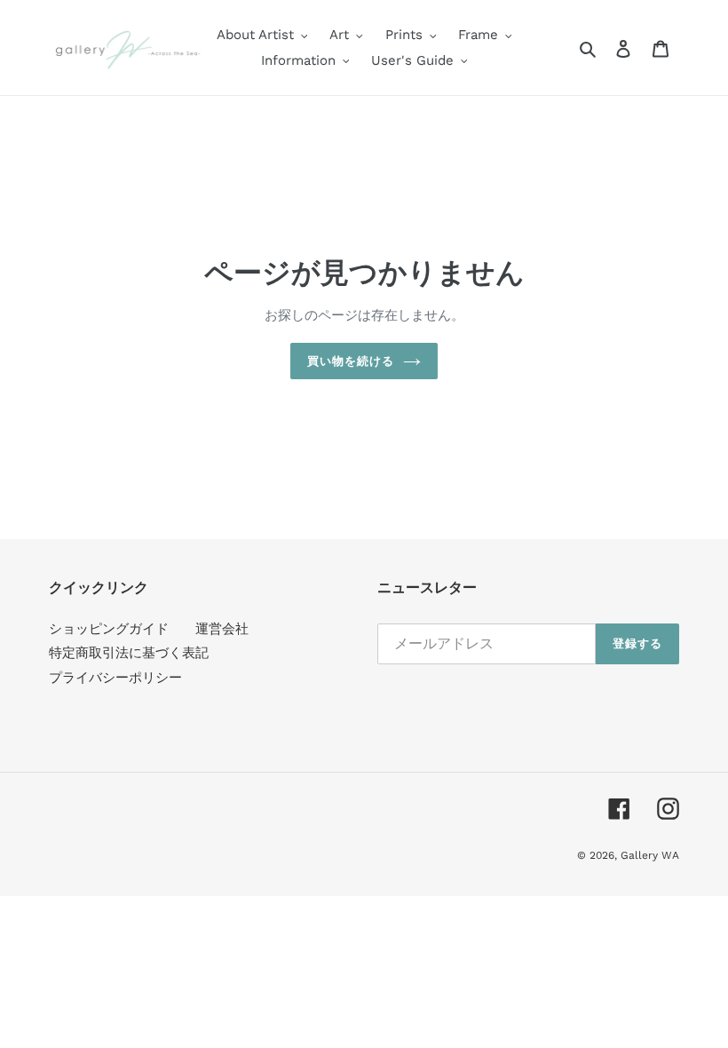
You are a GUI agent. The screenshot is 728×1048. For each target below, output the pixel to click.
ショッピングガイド (109, 629)
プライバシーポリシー (115, 678)
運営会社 (222, 629)
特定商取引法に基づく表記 (129, 653)
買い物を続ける (350, 361)
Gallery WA (650, 855)
